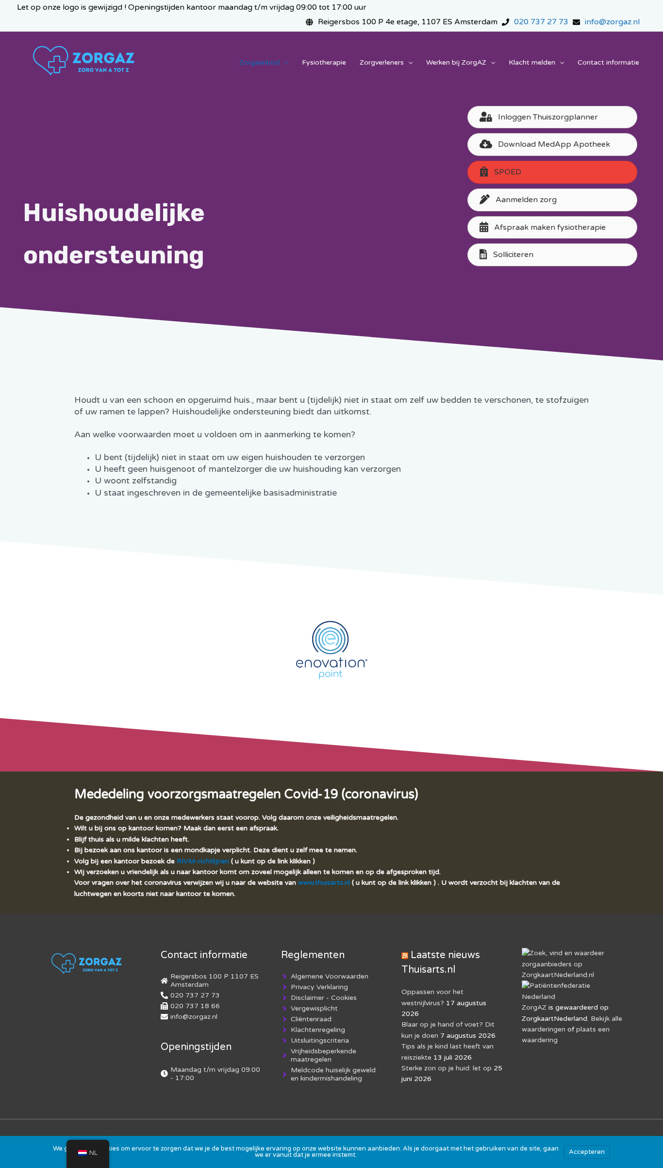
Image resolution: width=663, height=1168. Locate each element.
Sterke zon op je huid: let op (446, 1068)
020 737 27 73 (541, 22)
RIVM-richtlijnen (203, 861)
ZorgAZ (534, 1007)
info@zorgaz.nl (612, 22)
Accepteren (587, 1152)
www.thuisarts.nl (324, 882)
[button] (552, 172)
